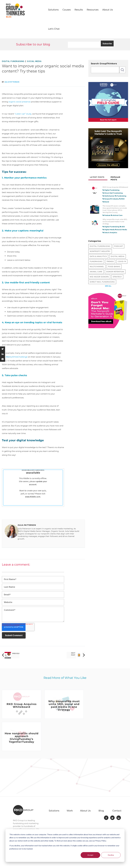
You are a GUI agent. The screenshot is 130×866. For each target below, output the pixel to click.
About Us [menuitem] (107, 9)
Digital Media (109, 230)
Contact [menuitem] (116, 810)
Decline (111, 855)
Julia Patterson (12, 82)
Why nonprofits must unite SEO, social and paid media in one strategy (115, 221)
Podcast (107, 215)
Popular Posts (115, 178)
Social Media (34, 61)
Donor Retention (115, 272)
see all (108, 286)
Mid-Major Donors (99, 277)
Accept (90, 855)
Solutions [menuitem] (53, 9)
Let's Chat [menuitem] (54, 28)
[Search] (122, 70)
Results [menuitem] (79, 9)
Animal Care (117, 215)
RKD (123, 199)
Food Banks (114, 267)
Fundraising (121, 196)
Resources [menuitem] (93, 9)
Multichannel (109, 196)
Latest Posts (97, 177)
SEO (123, 227)
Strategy (117, 277)
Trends (110, 261)
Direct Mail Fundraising (113, 193)
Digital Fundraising (13, 61)
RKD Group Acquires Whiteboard (115, 187)
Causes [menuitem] (66, 9)
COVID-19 (122, 261)
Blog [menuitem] (101, 810)
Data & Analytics (110, 232)
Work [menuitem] (70, 810)
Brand (106, 202)
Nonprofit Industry (111, 199)
